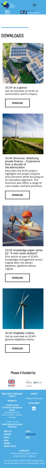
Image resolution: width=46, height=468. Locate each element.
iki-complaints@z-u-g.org (34, 463)
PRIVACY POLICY (10, 446)
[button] (34, 5)
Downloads (31, 434)
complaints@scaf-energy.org (24, 456)
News (6, 440)
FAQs (28, 437)
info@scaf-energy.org (34, 398)
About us (8, 431)
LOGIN (28, 431)
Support (7, 434)
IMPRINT (7, 443)
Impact (6, 437)
